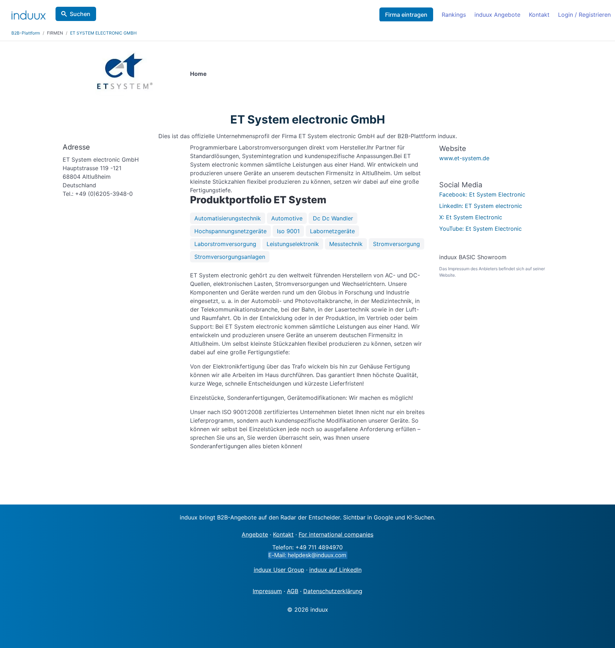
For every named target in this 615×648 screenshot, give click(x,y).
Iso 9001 (288, 231)
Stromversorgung (396, 243)
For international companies (336, 534)
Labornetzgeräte (332, 231)
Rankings (454, 14)
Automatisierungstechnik (227, 218)
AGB (292, 591)
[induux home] (28, 13)
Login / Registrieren (584, 14)
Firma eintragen (406, 14)
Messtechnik (346, 243)
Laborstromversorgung (225, 243)
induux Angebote (497, 14)
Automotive (287, 218)
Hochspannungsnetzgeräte (230, 231)
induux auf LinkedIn (335, 569)
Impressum (267, 591)
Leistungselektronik (293, 243)
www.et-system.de (464, 158)
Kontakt (539, 14)
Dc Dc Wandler (333, 218)
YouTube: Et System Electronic (480, 228)
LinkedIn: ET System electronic (480, 205)
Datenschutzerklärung (332, 591)
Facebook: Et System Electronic (482, 194)
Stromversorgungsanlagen (229, 256)
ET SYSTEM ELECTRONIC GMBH (103, 33)
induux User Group (279, 569)
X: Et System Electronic (470, 217)
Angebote (255, 534)
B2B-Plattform (25, 33)
